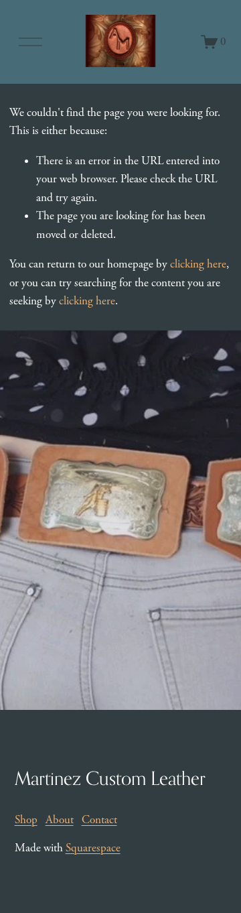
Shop (26, 819)
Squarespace (93, 848)
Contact (99, 819)
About (60, 819)
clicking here (198, 264)
